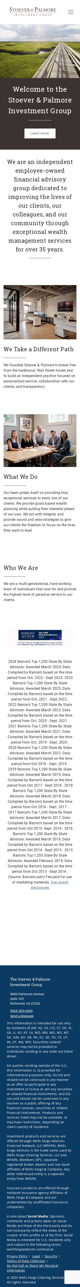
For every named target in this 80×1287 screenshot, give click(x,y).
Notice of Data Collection (26, 1261)
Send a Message (22, 1016)
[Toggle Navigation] (70, 12)
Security (51, 1256)
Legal (36, 1256)
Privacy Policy (17, 1256)
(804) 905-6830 (21, 1011)
